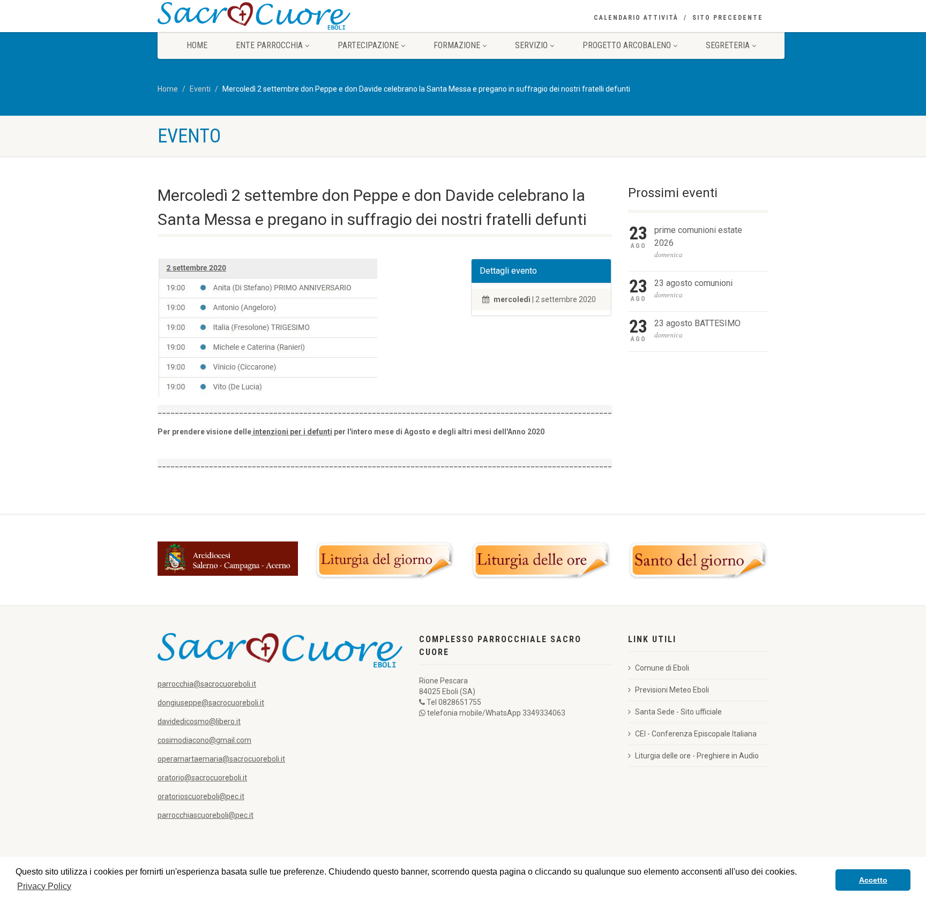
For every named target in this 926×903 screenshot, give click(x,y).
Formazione (457, 45)
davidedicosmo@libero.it (199, 721)
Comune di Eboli (662, 668)
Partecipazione (368, 45)
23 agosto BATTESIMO (697, 323)
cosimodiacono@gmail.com (204, 740)
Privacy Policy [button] (44, 886)
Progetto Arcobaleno (627, 45)
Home (196, 45)
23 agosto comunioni (693, 283)
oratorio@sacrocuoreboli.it (202, 777)
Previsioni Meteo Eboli (672, 690)
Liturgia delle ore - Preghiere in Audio (697, 755)
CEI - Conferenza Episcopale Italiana (696, 733)
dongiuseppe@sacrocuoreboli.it (211, 702)
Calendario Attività (636, 17)
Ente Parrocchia (269, 45)
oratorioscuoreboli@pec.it (201, 796)
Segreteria (728, 45)
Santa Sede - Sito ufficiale (678, 712)
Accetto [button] (873, 880)
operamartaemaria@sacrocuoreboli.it (221, 759)
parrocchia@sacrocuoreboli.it (207, 684)
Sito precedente (727, 17)
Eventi (200, 89)
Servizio (531, 45)
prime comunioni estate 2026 (698, 236)
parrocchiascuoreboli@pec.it (205, 815)
